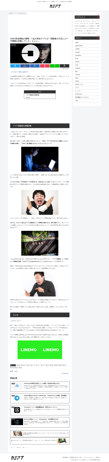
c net (15, 371)
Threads (77, 74)
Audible (77, 49)
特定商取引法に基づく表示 (76, 457)
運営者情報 (65, 457)
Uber (29, 365)
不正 (48, 365)
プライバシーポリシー (89, 457)
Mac (76, 71)
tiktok (76, 78)
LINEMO (77, 68)
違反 (21, 367)
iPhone (24, 365)
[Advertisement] (39, 25)
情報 (12, 367)
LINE (76, 65)
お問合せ (98, 457)
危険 (57, 365)
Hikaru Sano (22, 72)
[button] (64, 66)
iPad (76, 58)
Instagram (78, 55)
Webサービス (79, 84)
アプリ (33, 365)
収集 (61, 365)
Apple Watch (79, 45)
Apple (19, 365)
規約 (17, 367)
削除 (52, 365)
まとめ (28, 97)
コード (38, 365)
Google (77, 52)
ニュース (13, 365)
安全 (65, 365)
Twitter (77, 81)
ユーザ (43, 365)
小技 (76, 100)
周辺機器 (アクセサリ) (81, 97)
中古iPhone (78, 94)
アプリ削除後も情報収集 (32, 95)
